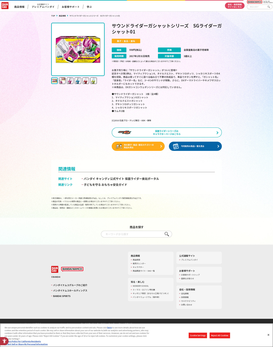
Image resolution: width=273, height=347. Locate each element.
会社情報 (185, 293)
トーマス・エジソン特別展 (144, 289)
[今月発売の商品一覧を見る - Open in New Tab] (195, 146)
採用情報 (185, 297)
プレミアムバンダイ (189, 260)
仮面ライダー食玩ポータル (142, 179)
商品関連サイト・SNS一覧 (144, 271)
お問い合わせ (186, 304)
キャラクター (138, 267)
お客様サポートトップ (190, 275)
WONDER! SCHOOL (141, 286)
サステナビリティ (188, 301)
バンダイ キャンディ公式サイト (104, 179)
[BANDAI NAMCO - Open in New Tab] (72, 269)
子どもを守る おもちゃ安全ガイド (105, 185)
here (109, 327)
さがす (270, 7)
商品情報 (62, 15)
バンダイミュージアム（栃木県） (147, 297)
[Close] (268, 335)
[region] (136, 335)
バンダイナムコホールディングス (70, 290)
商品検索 (136, 260)
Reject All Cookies (219, 335)
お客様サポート (71, 6)
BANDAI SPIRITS (62, 296)
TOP (53, 15)
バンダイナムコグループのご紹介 (70, 285)
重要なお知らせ (187, 278)
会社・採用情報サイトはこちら (235, 5)
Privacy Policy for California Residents (23, 341)
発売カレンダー (139, 263)
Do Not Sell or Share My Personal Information (26, 344)
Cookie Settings (198, 335)
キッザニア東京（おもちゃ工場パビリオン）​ (151, 293)
